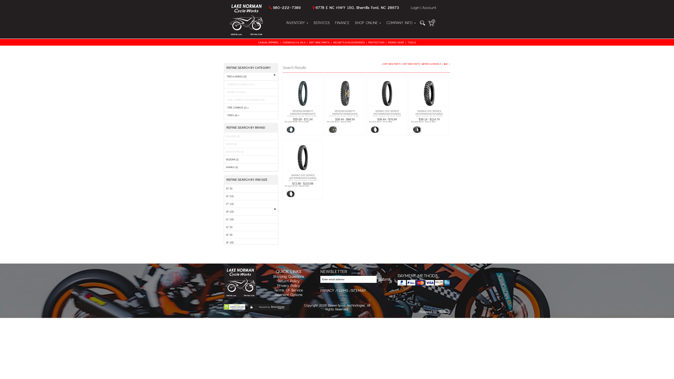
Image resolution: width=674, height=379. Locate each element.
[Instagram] (447, 268)
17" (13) (230, 204)
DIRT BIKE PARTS (319, 42)
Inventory (296, 23)
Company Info (400, 23)
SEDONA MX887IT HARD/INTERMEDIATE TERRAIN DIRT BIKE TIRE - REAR (345, 115)
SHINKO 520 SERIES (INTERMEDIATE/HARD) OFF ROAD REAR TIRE (429, 114)
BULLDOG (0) (233, 136)
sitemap (358, 290)
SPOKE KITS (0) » (236, 92)
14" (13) (230, 196)
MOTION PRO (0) (235, 152)
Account (429, 7)
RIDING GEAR (396, 42)
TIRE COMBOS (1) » (237, 107)
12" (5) (229, 227)
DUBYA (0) (231, 144)
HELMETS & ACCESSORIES (349, 42)
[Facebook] (443, 268)
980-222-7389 (287, 7)
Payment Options (288, 294)
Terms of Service (288, 290)
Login (415, 7)
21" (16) (230, 219)
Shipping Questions (288, 276)
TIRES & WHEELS (433, 64)
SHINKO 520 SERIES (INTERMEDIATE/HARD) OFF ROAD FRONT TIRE (387, 114)
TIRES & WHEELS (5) (236, 76)
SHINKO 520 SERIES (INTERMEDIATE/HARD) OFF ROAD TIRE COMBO (302, 178)
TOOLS (412, 42)
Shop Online (367, 23)
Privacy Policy (288, 285)
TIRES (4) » (232, 115)
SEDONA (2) (232, 159)
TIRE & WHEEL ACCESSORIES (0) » (246, 100)
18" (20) (230, 242)
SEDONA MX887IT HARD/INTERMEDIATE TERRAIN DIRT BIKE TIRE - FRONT (302, 115)
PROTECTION (376, 42)
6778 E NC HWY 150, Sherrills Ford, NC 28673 (357, 7)
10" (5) (229, 188)
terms (342, 290)
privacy (327, 290)
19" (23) (230, 211)
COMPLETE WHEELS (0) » (240, 84)
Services (321, 23)
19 (446, 64)
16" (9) (229, 235)
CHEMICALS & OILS (294, 42)
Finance (342, 23)
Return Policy (288, 281)
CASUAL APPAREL (268, 42)
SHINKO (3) (232, 167)
